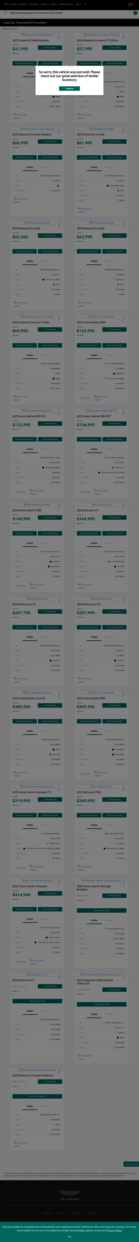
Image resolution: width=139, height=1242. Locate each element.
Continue (69, 88)
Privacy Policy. (114, 1230)
